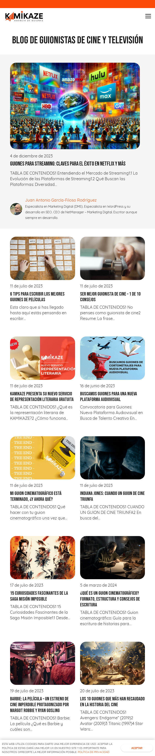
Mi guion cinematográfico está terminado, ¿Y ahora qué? (36, 496)
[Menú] (148, 16)
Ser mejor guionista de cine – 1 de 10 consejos (110, 297)
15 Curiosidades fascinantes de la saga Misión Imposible (39, 596)
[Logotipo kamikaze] (24, 16)
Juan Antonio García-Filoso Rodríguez (61, 200)
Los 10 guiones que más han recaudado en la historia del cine (112, 702)
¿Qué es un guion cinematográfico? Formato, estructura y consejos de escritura (110, 599)
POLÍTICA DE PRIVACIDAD (93, 752)
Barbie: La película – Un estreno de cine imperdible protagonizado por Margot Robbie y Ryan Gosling (39, 704)
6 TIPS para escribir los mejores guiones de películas (37, 297)
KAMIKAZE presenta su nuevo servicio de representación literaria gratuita (42, 397)
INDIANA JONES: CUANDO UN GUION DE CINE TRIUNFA (112, 496)
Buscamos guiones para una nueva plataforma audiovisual (108, 397)
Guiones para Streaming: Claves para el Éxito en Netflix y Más (68, 163)
